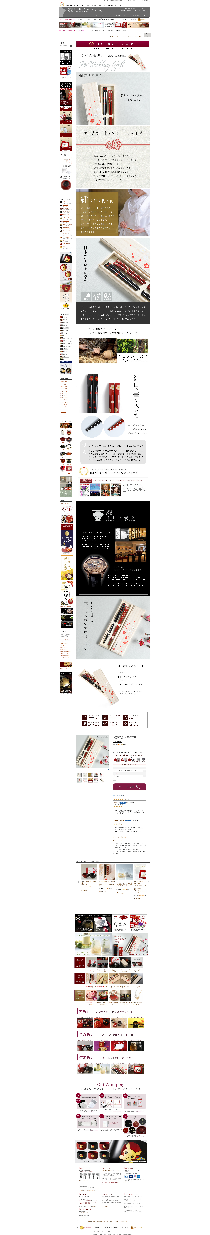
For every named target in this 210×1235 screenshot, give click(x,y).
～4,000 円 (63, 414)
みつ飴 (69, 457)
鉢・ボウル (65, 208)
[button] (78, 882)
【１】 (115, 768)
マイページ (123, 36)
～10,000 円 (64, 404)
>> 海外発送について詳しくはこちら (87, 1190)
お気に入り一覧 (114, 36)
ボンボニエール (66, 211)
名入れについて (64, 653)
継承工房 (66, 428)
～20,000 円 (64, 395)
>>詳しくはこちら (83, 1180)
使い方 (62, 645)
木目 (63, 464)
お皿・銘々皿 (66, 217)
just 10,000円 (64, 402)
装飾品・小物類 (66, 243)
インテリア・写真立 (67, 224)
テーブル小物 (66, 237)
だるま (69, 435)
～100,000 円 (64, 388)
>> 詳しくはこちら (83, 1212)
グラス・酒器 (66, 221)
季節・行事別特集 (65, 503)
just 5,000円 (64, 410)
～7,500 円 (63, 407)
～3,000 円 (63, 416)
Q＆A (116, 1221)
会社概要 (90, 1221)
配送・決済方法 (110, 1221)
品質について (64, 647)
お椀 (64, 201)
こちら (93, 1206)
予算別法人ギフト (65, 381)
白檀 (69, 442)
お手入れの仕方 (64, 643)
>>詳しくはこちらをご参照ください (110, 1170)
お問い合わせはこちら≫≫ (66, 668)
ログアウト (138, 36)
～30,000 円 (64, 393)
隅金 (69, 449)
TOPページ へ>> (123, 1221)
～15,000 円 (64, 399)
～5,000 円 (63, 412)
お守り (64, 246)
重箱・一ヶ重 (66, 214)
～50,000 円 (64, 391)
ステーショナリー (67, 230)
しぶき (62, 435)
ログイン (130, 36)
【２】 (115, 773)
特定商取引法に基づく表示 (99, 1221)
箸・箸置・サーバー (67, 233)
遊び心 (62, 471)
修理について (64, 649)
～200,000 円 (64, 386)
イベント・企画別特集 (66, 606)
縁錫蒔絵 (69, 464)
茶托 (64, 240)
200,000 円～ (64, 384)
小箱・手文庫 (66, 227)
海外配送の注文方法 (65, 651)
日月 (63, 449)
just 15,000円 (64, 397)
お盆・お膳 (65, 205)
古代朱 (62, 442)
